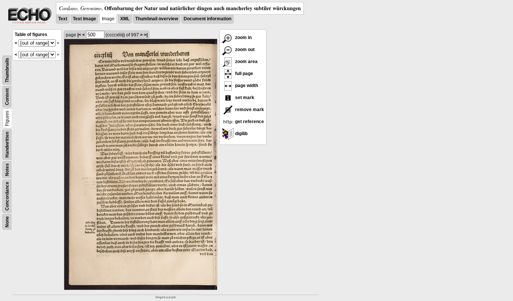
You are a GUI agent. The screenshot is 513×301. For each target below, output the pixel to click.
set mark (244, 97)
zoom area (246, 61)
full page (243, 73)
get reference (249, 121)
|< (79, 35)
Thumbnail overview (156, 18)
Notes (7, 169)
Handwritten (7, 145)
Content (7, 96)
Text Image (84, 18)
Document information (207, 18)
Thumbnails (7, 70)
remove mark (249, 109)
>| (146, 35)
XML (125, 18)
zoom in (243, 37)
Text (62, 18)
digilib (240, 133)
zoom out (244, 49)
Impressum (165, 297)
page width (246, 85)
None (7, 221)
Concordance (7, 196)
